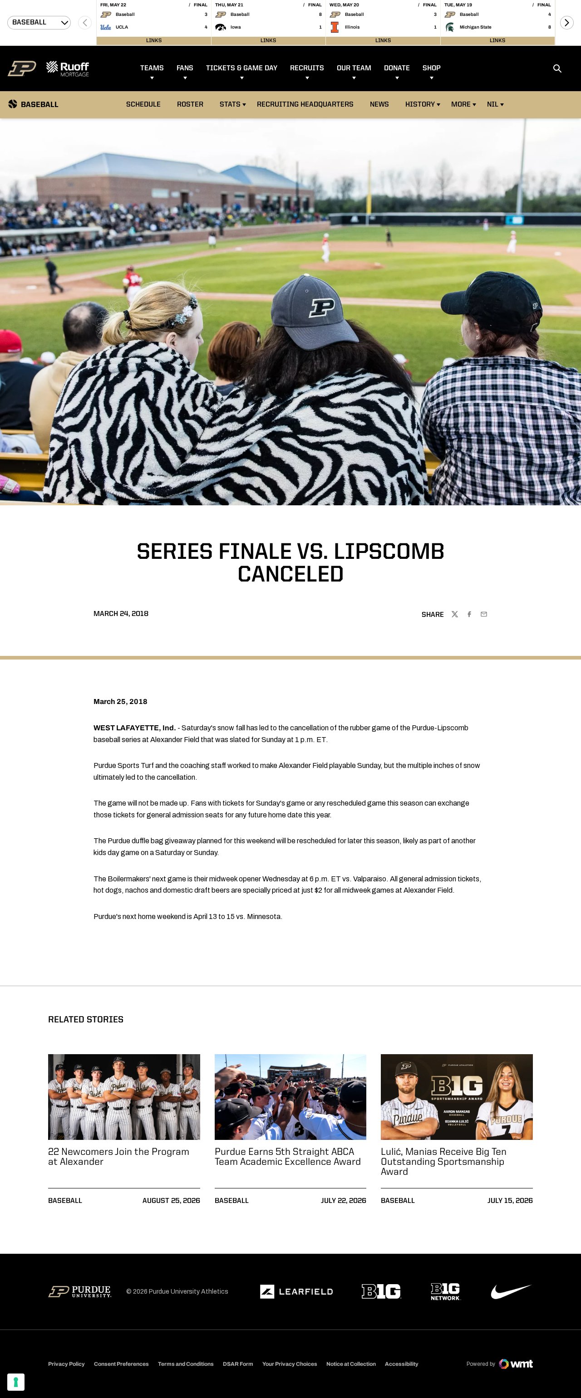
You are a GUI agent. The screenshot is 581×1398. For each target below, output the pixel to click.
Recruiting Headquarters (305, 104)
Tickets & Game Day (241, 68)
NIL (492, 104)
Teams (152, 68)
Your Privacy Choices (289, 1364)
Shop (432, 68)
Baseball (65, 1201)
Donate (397, 68)
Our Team (354, 68)
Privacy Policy (66, 1364)
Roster (190, 104)
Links (154, 41)
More (461, 104)
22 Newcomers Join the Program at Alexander (118, 1157)
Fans (185, 68)
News (379, 104)
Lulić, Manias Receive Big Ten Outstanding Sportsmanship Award (444, 1162)
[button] (567, 22)
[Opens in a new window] (296, 1292)
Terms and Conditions (186, 1364)
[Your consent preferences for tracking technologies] (16, 1382)
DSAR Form (238, 1364)
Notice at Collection (351, 1364)
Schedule (143, 104)
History (420, 104)
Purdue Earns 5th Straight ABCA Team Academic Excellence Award (288, 1157)
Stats (230, 104)
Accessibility (402, 1363)
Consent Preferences (121, 1364)
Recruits (307, 68)
